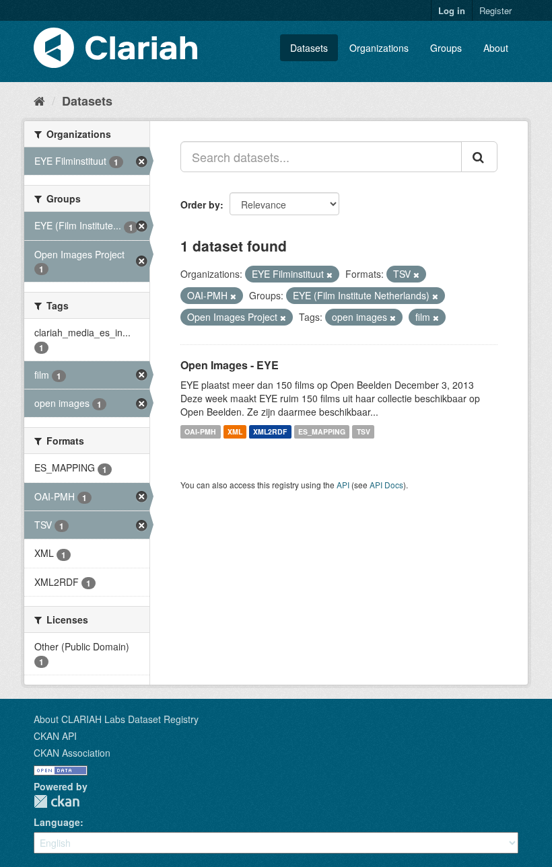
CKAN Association (72, 752)
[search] (479, 156)
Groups (446, 47)
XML (235, 431)
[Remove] (329, 274)
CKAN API (55, 736)
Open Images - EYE (229, 365)
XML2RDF (270, 431)
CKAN (56, 801)
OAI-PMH (200, 431)
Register (495, 10)
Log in (451, 10)
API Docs (386, 484)
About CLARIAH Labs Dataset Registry (116, 719)
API (343, 484)
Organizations (379, 47)
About (495, 47)
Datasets (309, 47)
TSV (363, 431)
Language (57, 822)
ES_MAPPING (321, 431)
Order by (200, 204)
